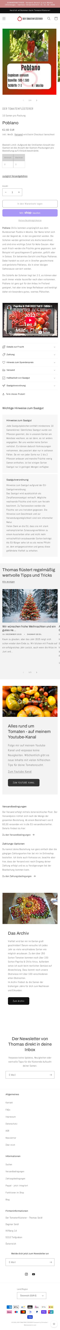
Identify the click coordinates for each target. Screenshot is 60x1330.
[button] (4, 18)
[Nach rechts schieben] (36, 100)
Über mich (10, 1144)
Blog (8, 1199)
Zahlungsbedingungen (15, 1178)
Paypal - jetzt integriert (17, 1185)
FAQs (8, 1109)
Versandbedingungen (15, 1171)
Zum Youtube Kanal (20, 771)
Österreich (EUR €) (28, 1295)
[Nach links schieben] (23, 100)
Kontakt (9, 1102)
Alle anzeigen (8, 581)
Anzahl (5, 186)
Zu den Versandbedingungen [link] (16, 834)
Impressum (11, 1116)
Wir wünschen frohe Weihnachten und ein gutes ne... (29, 628)
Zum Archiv (19, 1001)
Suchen (9, 1164)
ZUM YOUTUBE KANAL (24, 782)
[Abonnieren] (50, 1075)
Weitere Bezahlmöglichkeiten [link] (30, 220)
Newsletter (11, 1137)
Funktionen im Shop (15, 1192)
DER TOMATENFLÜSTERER (25, 1322)
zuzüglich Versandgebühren (14, 176)
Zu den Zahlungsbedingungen (17, 876)
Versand (19, 134)
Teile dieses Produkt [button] (15, 394)
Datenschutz (11, 1123)
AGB (7, 1130)
